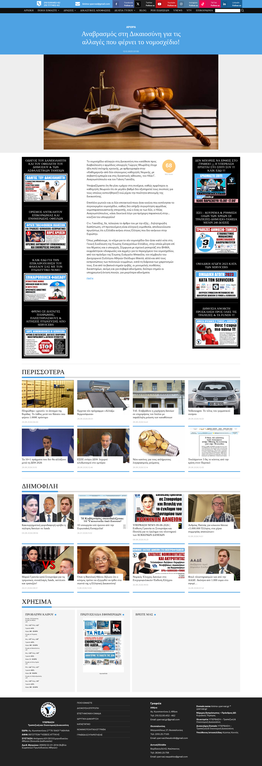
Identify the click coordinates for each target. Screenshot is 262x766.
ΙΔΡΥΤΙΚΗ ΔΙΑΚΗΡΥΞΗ (87, 719)
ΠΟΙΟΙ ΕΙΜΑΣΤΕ (47, 10)
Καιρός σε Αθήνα (30, 620)
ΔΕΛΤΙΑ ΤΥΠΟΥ (123, 10)
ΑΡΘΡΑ (131, 27)
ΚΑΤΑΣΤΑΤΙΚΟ (83, 724)
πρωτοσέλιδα (103, 673)
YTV (189, 10)
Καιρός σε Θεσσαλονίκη (32, 648)
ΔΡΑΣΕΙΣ (69, 10)
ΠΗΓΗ (90, 278)
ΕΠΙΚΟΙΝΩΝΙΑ (204, 10)
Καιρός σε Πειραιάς (31, 634)
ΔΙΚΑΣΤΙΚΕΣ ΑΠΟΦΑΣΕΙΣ (95, 10)
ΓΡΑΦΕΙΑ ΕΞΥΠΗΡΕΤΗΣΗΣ (89, 735)
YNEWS (177, 10)
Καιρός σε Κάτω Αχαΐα (32, 662)
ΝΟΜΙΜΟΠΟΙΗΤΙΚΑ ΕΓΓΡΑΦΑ (91, 729)
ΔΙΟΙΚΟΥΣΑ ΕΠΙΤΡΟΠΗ (88, 708)
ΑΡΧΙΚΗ (29, 10)
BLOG (142, 10)
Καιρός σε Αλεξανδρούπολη (33, 676)
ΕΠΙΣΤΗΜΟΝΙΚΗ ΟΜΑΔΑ (89, 713)
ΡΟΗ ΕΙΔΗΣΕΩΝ (160, 10)
